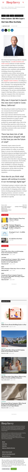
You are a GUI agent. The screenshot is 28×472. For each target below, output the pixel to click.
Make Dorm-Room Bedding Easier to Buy (13, 324)
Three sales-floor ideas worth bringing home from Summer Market (12, 252)
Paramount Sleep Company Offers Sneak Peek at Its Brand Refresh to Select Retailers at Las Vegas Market (13, 261)
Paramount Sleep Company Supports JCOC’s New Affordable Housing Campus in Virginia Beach (12, 276)
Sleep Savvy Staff (4, 254)
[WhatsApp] (9, 30)
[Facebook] (2, 30)
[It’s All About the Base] (4, 240)
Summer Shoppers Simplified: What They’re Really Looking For (16, 226)
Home (2, 7)
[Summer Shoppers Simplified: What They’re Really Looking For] (4, 226)
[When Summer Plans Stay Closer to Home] (4, 220)
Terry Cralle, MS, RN (5, 379)
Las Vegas (3, 249)
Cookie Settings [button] (6, 468)
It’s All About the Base (15, 238)
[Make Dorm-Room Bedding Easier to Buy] (14, 313)
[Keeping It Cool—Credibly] (4, 233)
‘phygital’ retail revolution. (10, 80)
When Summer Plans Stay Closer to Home (17, 219)
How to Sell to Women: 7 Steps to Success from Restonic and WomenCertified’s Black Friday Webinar (6, 209)
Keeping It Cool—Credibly (17, 232)
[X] (5, 30)
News (6, 7)
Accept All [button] (14, 468)
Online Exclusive (11, 7)
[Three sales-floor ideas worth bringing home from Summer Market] (14, 338)
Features (3, 374)
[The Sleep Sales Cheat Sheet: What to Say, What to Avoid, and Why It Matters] (14, 365)
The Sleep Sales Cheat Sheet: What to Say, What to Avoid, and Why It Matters (13, 377)
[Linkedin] (12, 30)
